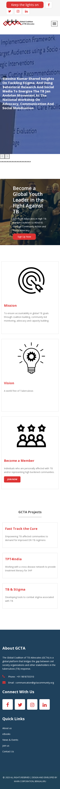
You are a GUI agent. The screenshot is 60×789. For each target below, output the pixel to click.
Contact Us (8, 751)
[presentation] (2, 156)
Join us (5, 745)
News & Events (10, 739)
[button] (1, 161)
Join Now (12, 479)
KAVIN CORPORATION (24, 781)
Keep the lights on (25, 5)
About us (7, 728)
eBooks (6, 734)
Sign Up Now (24, 236)
